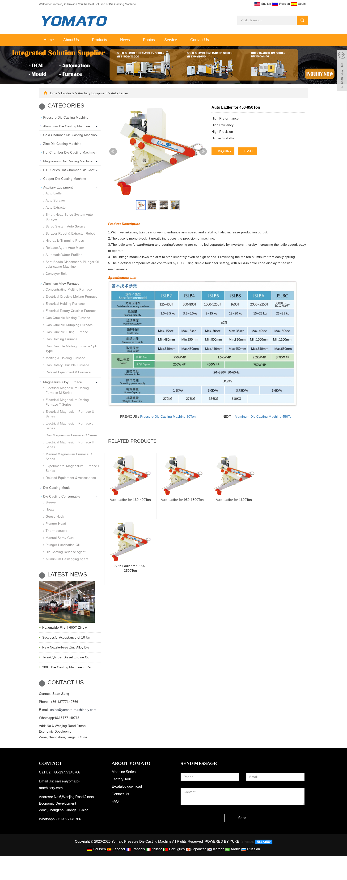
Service (171, 40)
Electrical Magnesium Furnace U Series (70, 414)
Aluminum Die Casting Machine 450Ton (264, 416)
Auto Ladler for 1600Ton (234, 500)
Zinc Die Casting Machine (62, 144)
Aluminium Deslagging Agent (67, 559)
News (125, 40)
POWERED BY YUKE (222, 841)
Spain (301, 3)
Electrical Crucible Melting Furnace (71, 296)
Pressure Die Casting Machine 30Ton (168, 416)
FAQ (115, 801)
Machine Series (124, 772)
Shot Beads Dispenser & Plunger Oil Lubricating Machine (72, 264)
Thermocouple (56, 530)
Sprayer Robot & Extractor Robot (70, 233)
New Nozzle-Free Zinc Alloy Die (65, 647)
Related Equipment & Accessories (71, 478)
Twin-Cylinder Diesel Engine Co (65, 657)
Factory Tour (121, 779)
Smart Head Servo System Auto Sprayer (69, 217)
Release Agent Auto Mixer (65, 247)
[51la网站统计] (263, 841)
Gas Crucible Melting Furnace (68, 318)
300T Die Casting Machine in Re (66, 667)
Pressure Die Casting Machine (66, 117)
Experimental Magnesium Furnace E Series (73, 468)
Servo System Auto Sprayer (66, 226)
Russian (284, 3)
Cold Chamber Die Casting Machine (70, 135)
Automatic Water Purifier (64, 255)
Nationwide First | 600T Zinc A (64, 627)
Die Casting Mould (57, 487)
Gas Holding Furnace (61, 339)
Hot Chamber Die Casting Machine (69, 152)
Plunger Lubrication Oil (63, 545)
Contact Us (199, 40)
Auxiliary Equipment (92, 93)
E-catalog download (127, 786)
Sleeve (51, 502)
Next (203, 151)
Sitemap (247, 841)
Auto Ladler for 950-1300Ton (182, 500)
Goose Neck (55, 516)
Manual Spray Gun (60, 538)
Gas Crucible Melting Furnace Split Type (71, 348)
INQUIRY (224, 151)
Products (100, 40)
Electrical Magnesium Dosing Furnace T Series (67, 402)
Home (49, 40)
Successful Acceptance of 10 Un (66, 637)
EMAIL (248, 151)
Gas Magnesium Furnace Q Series (71, 435)
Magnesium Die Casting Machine (68, 161)
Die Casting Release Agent (65, 552)
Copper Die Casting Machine (64, 178)
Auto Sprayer (55, 200)
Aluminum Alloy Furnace (61, 283)
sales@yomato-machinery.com (73, 710)
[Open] (342, 71)
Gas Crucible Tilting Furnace (67, 332)
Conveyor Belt (56, 273)
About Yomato (131, 763)
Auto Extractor (56, 207)
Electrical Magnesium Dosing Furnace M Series (67, 390)
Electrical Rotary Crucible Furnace (71, 311)
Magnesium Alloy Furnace (62, 382)
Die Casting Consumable (61, 496)
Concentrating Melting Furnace (69, 289)
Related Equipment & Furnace (68, 372)
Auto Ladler (119, 93)
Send (242, 818)
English (266, 3)
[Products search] (302, 20)
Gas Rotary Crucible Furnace (67, 365)
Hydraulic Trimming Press (65, 240)
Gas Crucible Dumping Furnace (69, 325)
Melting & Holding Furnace (65, 358)
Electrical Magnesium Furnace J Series (69, 425)
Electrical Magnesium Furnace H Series (70, 444)
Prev (113, 151)
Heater (51, 509)
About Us (71, 40)
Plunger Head (56, 523)
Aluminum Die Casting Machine (66, 126)
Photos (149, 40)
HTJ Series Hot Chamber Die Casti (69, 170)
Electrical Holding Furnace (65, 303)
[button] (81, 40)
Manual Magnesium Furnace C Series (69, 456)
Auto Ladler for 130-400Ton (130, 500)
